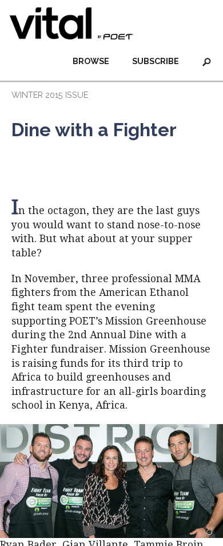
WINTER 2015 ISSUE (49, 95)
